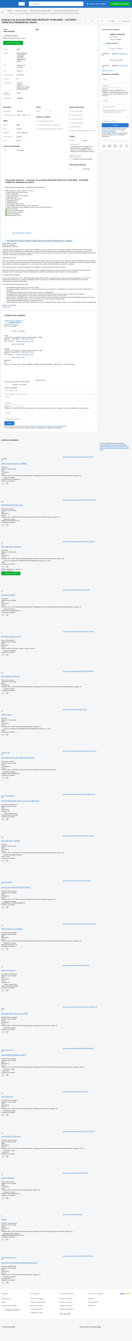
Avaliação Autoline (36, 1309)
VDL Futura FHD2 (8, 595)
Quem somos (6, 1298)
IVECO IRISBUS (7, 1178)
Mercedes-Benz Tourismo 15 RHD (14, 1014)
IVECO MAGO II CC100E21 (12, 929)
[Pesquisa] (31, 4)
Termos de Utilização (59, 426)
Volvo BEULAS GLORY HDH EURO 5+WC (17, 758)
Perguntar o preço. (11, 36)
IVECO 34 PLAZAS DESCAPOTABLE (15, 887)
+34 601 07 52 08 (27, 341)
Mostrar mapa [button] (40, 380)
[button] (85, 21)
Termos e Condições (37, 1298)
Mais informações (107, 70)
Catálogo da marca (36, 1312)
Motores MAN (104, 446)
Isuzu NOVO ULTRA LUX (11, 1136)
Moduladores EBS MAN (119, 445)
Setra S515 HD (7, 1097)
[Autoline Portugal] (9, 4)
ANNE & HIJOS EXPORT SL (13, 320)
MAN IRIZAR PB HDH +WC (12, 505)
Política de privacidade (37, 1302)
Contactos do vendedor (9, 1305)
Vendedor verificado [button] (14, 322)
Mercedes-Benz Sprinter (10, 841)
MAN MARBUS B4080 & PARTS (13, 1055)
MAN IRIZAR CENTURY (10, 676)
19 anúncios (15, 324)
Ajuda (3, 1302)
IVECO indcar (6, 715)
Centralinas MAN (105, 445)
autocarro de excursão (21, 66)
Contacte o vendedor (13, 43)
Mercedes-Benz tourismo (11, 637)
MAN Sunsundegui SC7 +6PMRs (14, 464)
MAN (18, 49)
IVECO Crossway (8, 970)
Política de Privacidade (36, 426)
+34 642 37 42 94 (27, 354)
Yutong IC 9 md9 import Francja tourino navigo (19, 1263)
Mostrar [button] (19, 341)
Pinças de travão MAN (116, 446)
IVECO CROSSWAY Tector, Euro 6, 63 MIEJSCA (20, 801)
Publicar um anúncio (11, 573)
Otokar (4, 1220)
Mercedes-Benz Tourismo (11, 547)
